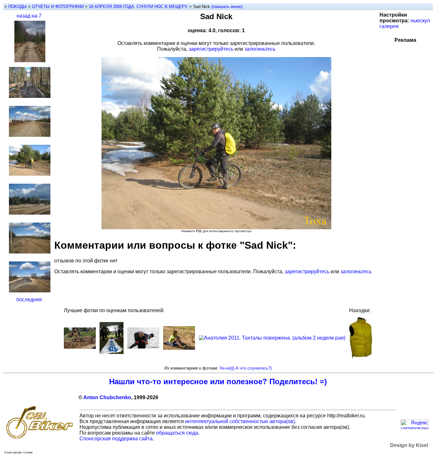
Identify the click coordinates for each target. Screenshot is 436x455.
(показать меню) (227, 6)
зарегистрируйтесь (211, 49)
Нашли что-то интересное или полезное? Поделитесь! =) (218, 381)
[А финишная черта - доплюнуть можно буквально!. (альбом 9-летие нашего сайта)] (112, 352)
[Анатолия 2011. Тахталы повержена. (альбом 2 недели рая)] (272, 338)
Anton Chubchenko (107, 397)
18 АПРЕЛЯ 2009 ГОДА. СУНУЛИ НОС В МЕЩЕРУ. (139, 6)
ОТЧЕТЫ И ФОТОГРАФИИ (58, 6)
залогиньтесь (259, 49)
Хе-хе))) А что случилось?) (246, 368)
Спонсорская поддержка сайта (116, 438)
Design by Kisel (409, 445)
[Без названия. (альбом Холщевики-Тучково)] (179, 348)
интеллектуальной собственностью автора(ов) (240, 421)
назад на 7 (29, 15)
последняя (29, 299)
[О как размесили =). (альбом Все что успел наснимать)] (80, 347)
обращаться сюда (177, 433)
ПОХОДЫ (17, 6)
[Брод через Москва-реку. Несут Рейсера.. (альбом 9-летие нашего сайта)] (143, 346)
